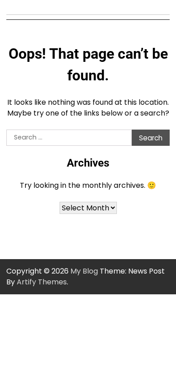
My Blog (84, 271)
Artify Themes (42, 282)
